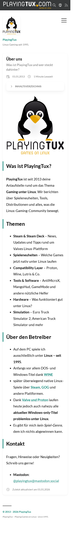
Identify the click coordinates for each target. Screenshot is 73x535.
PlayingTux (10, 39)
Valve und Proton (35, 400)
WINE (48, 374)
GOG (45, 387)
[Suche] (54, 5)
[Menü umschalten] (64, 20)
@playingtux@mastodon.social (36, 481)
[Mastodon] (60, 5)
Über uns (14, 59)
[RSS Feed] (66, 5)
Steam (35, 387)
